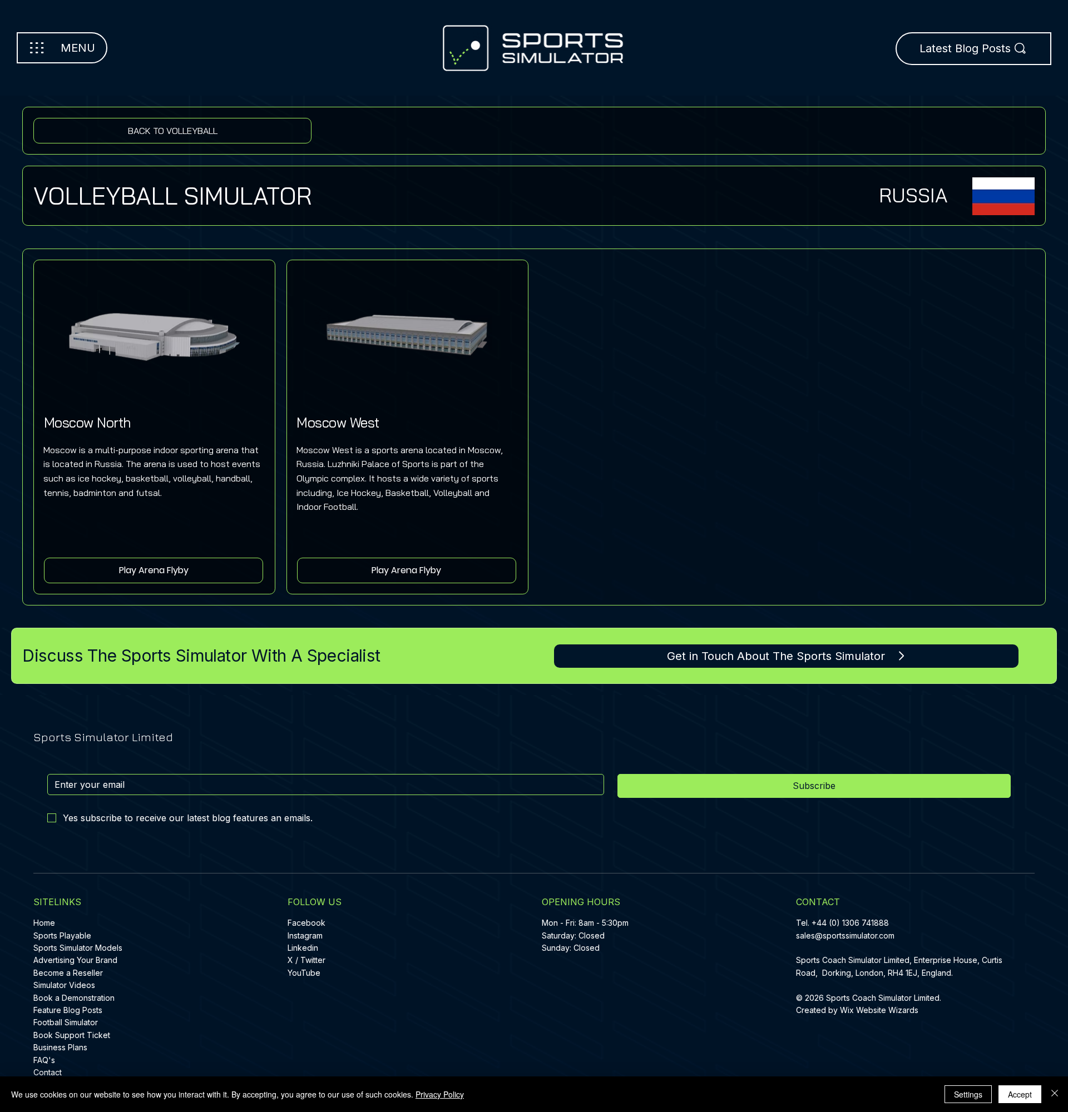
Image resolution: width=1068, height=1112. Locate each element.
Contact (47, 1072)
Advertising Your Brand (75, 960)
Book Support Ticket (71, 1035)
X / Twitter (306, 960)
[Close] (1054, 1094)
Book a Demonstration (74, 997)
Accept (1020, 1094)
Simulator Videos (64, 985)
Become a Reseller (68, 972)
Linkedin (303, 947)
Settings (968, 1094)
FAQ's (44, 1060)
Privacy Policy (440, 1094)
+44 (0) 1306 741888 (850, 922)
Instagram (305, 935)
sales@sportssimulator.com (845, 935)
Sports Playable (62, 935)
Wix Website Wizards (879, 1010)
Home (44, 922)
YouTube (304, 972)
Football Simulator (65, 1022)
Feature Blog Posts (67, 1010)
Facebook (306, 922)
